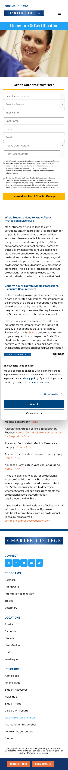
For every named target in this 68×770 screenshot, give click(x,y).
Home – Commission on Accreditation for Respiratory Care (33, 434)
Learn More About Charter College (34, 196)
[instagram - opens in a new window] (8, 563)
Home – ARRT (39, 421)
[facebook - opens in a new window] (16, 563)
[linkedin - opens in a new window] (31, 563)
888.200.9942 (16, 6)
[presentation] (34, 129)
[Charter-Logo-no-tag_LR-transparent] (24, 10)
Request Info (18, 764)
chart (31, 332)
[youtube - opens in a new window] (23, 563)
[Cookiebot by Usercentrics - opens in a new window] (50, 355)
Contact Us (10, 750)
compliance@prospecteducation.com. (28, 520)
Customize (32, 413)
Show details (50, 394)
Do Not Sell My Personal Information (41, 751)
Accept (34, 404)
